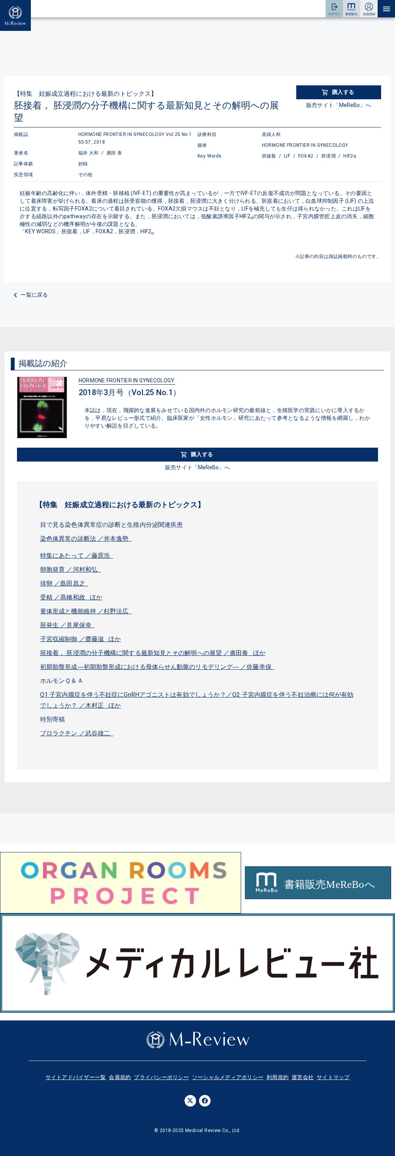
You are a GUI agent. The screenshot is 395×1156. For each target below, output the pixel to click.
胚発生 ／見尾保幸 (67, 625)
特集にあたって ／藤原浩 (76, 555)
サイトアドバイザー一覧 (76, 1077)
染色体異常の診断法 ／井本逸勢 (86, 538)
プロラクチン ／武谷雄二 (76, 733)
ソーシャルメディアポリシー (227, 1077)
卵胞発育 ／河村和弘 (70, 569)
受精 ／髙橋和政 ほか (71, 597)
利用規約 (278, 1077)
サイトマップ (333, 1077)
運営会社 (303, 1077)
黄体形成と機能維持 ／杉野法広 (86, 611)
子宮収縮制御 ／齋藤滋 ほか (80, 639)
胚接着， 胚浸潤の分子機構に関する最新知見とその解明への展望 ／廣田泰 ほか (152, 653)
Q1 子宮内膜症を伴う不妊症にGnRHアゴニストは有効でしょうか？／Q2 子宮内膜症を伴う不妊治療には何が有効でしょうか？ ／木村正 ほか (197, 700)
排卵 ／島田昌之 (64, 583)
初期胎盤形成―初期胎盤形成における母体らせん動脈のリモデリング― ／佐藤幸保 (157, 667)
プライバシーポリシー (161, 1077)
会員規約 (120, 1077)
